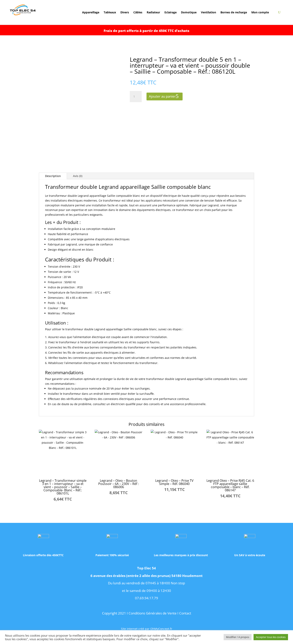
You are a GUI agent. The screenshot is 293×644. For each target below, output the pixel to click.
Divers (124, 12)
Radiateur (153, 12)
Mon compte (260, 12)
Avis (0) (77, 176)
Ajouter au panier (162, 96)
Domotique (189, 12)
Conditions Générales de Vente (153, 613)
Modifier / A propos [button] (237, 637)
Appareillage (90, 12)
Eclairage (170, 12)
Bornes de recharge (233, 12)
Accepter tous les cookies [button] (271, 637)
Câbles (137, 12)
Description (53, 176)
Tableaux (110, 12)
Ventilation (208, 12)
